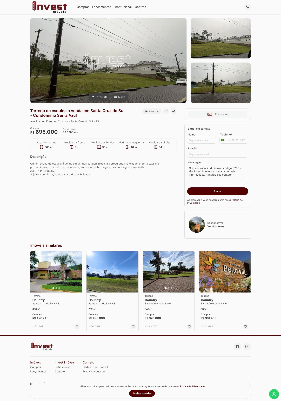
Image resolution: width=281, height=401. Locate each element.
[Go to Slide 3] (59, 288)
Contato (140, 7)
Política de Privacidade (192, 386)
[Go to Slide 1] (53, 288)
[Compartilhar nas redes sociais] (173, 111)
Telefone (226, 134)
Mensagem (194, 162)
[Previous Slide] (33, 272)
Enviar (218, 191)
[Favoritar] (166, 111)
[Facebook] (237, 346)
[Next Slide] (78, 272)
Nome (192, 134)
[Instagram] (247, 346)
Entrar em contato (199, 128)
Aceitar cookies (142, 393)
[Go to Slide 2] (56, 288)
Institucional (123, 7)
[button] (56, 272)
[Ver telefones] (247, 7)
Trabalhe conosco (94, 371)
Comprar (83, 7)
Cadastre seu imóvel (95, 367)
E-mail (192, 148)
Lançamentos (101, 7)
